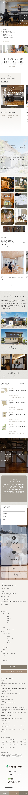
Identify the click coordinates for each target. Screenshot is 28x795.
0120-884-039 (14, 543)
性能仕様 (9, 618)
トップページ (5, 611)
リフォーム (5, 631)
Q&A (8, 640)
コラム (8, 636)
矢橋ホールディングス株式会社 (9, 653)
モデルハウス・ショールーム (8, 629)
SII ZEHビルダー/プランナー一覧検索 (8, 747)
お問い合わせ (12, 667)
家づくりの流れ (10, 638)
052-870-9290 (6, 604)
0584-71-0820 (6, 587)
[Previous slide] (11, 285)
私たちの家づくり (13, 66)
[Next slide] (15, 285)
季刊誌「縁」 (9, 642)
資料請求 (4, 649)
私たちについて (6, 613)
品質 (8, 616)
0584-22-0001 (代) (7, 594)
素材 (8, 622)
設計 (8, 620)
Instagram (5, 660)
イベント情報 (5, 647)
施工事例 (4, 627)
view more (3, 81)
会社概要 (4, 651)
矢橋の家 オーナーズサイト (8, 655)
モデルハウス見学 (23, 793)
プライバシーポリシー (9, 787)
